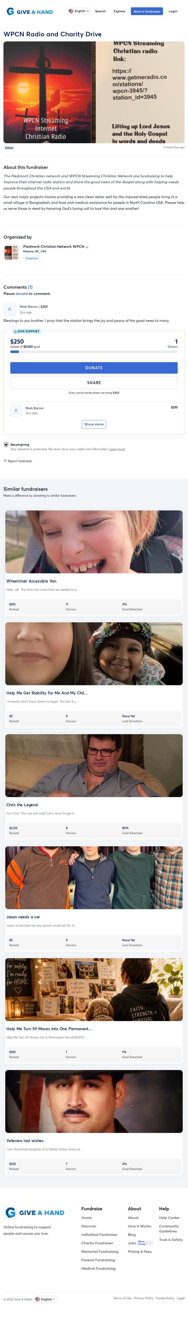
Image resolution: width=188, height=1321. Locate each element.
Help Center (169, 1217)
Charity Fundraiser (97, 1242)
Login (173, 11)
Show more (94, 424)
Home (86, 1217)
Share (94, 382)
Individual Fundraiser (99, 1234)
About (133, 1217)
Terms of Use (122, 1298)
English (80, 11)
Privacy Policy (143, 1298)
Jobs (132, 1242)
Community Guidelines (169, 1228)
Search (100, 11)
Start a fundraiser (147, 11)
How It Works (139, 1226)
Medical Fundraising (98, 1268)
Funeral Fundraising (98, 1259)
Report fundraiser (19, 461)
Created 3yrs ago (174, 147)
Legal (181, 1298)
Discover (88, 1226)
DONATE (94, 367)
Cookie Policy (165, 1298)
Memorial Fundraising (100, 1251)
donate (22, 293)
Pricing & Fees (140, 1251)
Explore (119, 11)
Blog (132, 1234)
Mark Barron (34, 408)
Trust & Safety (171, 1239)
